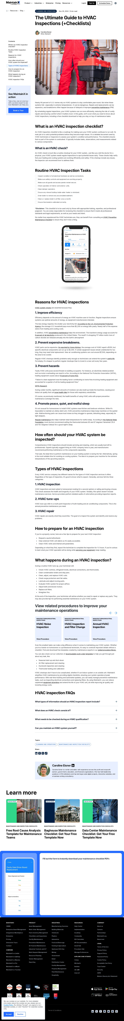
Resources (14, 11)
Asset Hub (77, 946)
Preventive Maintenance (37, 942)
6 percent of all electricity (44, 335)
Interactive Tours (11, 942)
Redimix (77, 966)
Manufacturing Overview (60, 926)
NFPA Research (41, 386)
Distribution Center (58, 962)
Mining (54, 952)
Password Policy (102, 956)
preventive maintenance (100, 107)
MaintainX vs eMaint (13, 966)
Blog (21, 11)
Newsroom (100, 939)
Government (56, 955)
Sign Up (91, 3)
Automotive (55, 939)
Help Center (78, 926)
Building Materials (58, 929)
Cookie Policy (101, 960)
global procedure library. (107, 650)
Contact (8, 946)
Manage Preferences (81, 952)
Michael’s (77, 963)
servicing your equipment (85, 550)
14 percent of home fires (69, 376)
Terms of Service (102, 947)
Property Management (59, 968)
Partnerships (101, 933)
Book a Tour (18, 110)
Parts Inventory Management (38, 933)
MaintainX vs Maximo (13, 960)
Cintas (76, 960)
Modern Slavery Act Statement (107, 976)
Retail (53, 959)
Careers (100, 929)
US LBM (76, 970)
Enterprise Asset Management (16, 929)
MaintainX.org (101, 936)
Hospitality (55, 975)
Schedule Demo (104, 3)
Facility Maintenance (36, 939)
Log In (84, 3)
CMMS (8, 926)
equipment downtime (51, 682)
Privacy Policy (101, 950)
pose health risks (61, 392)
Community (78, 936)
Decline (20, 1014)
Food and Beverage (58, 942)
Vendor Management (36, 959)
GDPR (99, 973)
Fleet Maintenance (58, 972)
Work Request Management (38, 952)
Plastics (54, 936)
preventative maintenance (58, 333)
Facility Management (58, 965)
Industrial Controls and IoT (37, 949)
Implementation (79, 929)
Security (100, 970)
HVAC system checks (43, 308)
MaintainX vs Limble (12, 953)
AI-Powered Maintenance (37, 946)
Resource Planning (35, 955)
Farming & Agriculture (59, 946)
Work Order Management (37, 929)
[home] (13, 3)
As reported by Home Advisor (69, 347)
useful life (110, 359)
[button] (28, 3)
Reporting (32, 962)
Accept (9, 1014)
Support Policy (102, 953)
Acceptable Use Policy (104, 963)
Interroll (77, 973)
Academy (77, 933)
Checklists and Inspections (38, 936)
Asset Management (35, 926)
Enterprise (49, 3)
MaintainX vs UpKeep (13, 956)
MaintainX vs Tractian (13, 970)
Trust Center (101, 966)
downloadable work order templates (79, 654)
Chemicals (55, 933)
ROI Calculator (79, 939)
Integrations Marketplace (14, 933)
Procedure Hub (79, 949)
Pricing (57, 3)
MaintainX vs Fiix (11, 963)
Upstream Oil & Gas (58, 949)
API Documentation (80, 942)
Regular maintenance (43, 420)
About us (100, 926)
